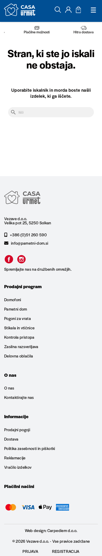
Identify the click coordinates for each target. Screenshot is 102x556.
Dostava (11, 439)
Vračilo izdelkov (17, 467)
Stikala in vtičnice (19, 327)
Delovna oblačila (18, 356)
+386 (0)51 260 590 (28, 235)
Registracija (66, 551)
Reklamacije (15, 457)
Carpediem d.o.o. (62, 530)
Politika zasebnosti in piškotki (29, 448)
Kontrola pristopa (19, 337)
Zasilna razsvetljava (21, 346)
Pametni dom (15, 309)
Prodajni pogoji (17, 430)
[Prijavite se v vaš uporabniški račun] (68, 11)
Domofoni (12, 300)
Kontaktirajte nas (19, 397)
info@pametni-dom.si (29, 243)
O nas (9, 388)
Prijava (30, 551)
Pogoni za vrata (17, 318)
